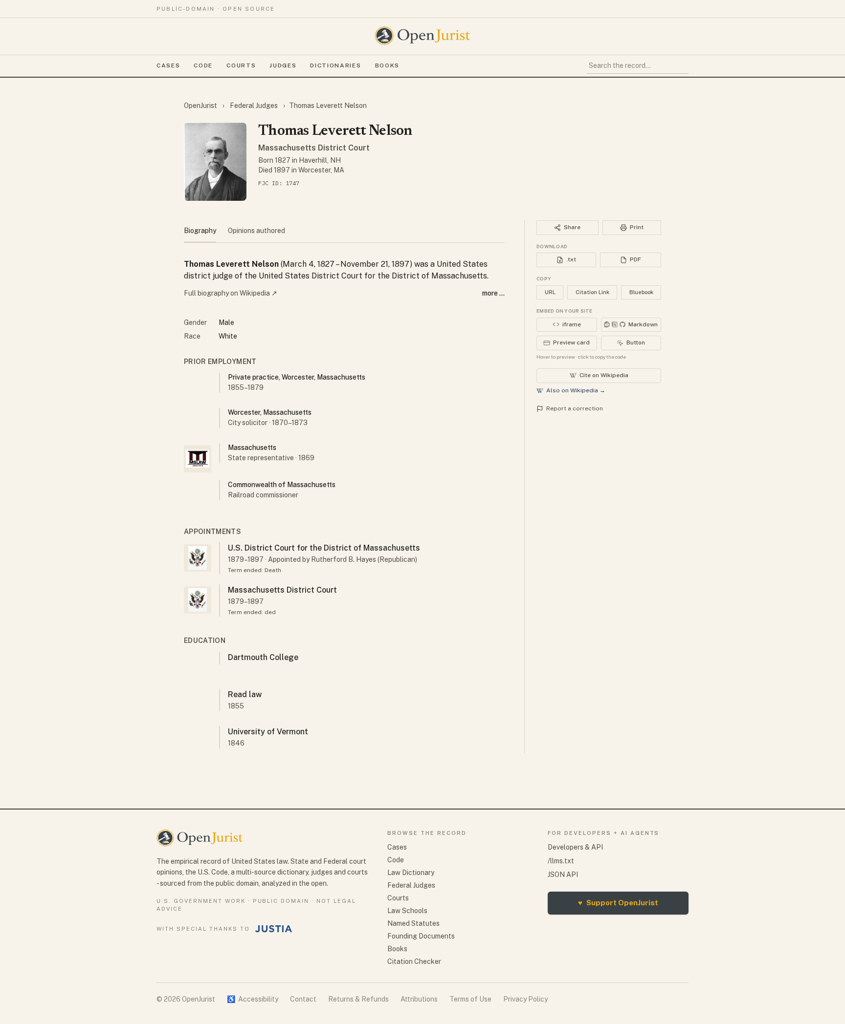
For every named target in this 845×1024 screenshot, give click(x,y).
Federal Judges (253, 105)
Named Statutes (413, 923)
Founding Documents (421, 936)
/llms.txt (561, 861)
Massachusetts (252, 447)
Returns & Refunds (358, 999)
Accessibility (252, 999)
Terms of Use (470, 999)
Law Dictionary (410, 872)
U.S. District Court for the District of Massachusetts (324, 548)
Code (203, 65)
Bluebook (641, 292)
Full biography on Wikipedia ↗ (230, 293)
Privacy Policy (525, 999)
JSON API (563, 874)
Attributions (419, 999)
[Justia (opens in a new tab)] (274, 929)
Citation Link (592, 292)
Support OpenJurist (618, 902)
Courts (241, 65)
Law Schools (407, 911)
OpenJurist (201, 105)
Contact (303, 999)
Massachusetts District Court (314, 147)
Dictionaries (335, 65)
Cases (168, 65)
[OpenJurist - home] (422, 35)
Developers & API (575, 847)
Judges (282, 65)
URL (550, 292)
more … (493, 293)
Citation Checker (414, 961)
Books (387, 65)
